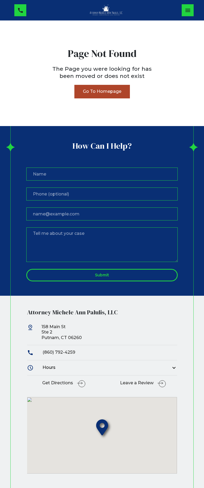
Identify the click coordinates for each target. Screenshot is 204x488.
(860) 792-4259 (58, 352)
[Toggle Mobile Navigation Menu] (188, 10)
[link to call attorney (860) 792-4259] (20, 10)
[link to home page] (106, 10)
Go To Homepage (102, 91)
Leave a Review (137, 382)
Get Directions (57, 382)
